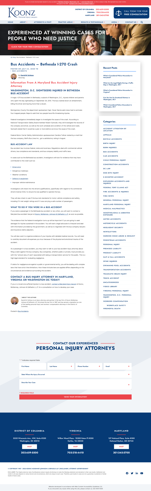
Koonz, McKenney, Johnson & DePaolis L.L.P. (51, 214)
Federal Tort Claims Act (115, 187)
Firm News (108, 196)
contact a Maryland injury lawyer (64, 284)
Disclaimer (64, 469)
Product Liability (112, 253)
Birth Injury (109, 143)
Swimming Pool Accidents (116, 265)
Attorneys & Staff (42, 22)
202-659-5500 (102, 9)
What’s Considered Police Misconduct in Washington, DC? (117, 106)
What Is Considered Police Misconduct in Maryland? (117, 77)
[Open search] (142, 22)
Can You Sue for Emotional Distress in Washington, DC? (116, 98)
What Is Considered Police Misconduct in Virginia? (117, 91)
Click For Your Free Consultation (29, 46)
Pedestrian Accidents (114, 240)
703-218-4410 (102, 12)
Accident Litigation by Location (114, 129)
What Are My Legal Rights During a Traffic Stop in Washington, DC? (118, 84)
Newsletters (109, 232)
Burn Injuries (110, 147)
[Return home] (11, 57)
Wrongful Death (112, 308)
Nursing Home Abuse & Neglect (119, 236)
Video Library (110, 286)
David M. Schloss (27, 75)
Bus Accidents (19, 71)
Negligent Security (113, 227)
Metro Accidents (112, 219)
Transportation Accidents (117, 270)
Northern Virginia (63, 2)
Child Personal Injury (114, 160)
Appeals (107, 135)
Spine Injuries (110, 261)
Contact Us (130, 22)
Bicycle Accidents (112, 139)
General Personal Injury (116, 200)
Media (114, 22)
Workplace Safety (116, 305)
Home (10, 22)
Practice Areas (65, 22)
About (23, 22)
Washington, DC (74, 2)
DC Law (107, 169)
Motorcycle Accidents (115, 223)
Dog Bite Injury (111, 173)
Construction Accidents (116, 164)
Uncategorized (111, 282)
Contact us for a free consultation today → (81, 3)
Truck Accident (111, 278)
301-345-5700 (102, 15)
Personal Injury (111, 244)
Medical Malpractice (114, 209)
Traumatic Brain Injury (115, 274)
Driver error (16, 167)
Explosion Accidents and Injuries (116, 182)
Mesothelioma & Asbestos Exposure (116, 214)
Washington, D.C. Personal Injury (117, 296)
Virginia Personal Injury (116, 291)
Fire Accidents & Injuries (116, 192)
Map (29, 446)
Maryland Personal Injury (117, 204)
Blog (14, 57)
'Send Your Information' (75, 397)
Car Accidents (110, 156)
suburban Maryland (87, 2)
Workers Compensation (115, 301)
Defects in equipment (20, 179)
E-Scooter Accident (113, 177)
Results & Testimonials (92, 22)
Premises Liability (112, 249)
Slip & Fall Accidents (114, 257)
